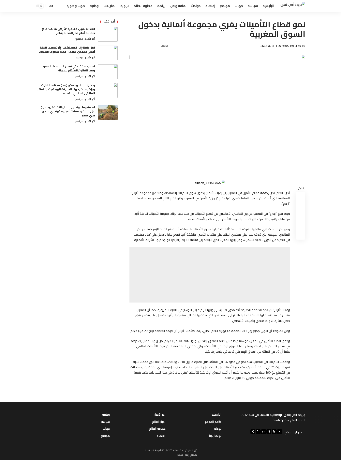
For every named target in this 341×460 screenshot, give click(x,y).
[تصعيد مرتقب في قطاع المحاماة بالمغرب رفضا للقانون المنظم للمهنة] (108, 71)
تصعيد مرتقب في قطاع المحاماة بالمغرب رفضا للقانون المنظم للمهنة (68, 68)
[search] (57, 6)
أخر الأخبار (90, 39)
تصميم (194, 454)
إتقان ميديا (183, 454)
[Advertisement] (209, 275)
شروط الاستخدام (153, 450)
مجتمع (79, 39)
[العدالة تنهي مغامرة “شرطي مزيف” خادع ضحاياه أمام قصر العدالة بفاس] (108, 34)
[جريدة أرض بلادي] (292, 6)
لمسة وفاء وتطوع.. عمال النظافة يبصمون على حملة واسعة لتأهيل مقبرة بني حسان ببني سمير (67, 111)
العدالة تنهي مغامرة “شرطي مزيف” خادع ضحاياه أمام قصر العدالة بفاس (68, 31)
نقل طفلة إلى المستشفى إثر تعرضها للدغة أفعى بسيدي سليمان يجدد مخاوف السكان (67, 49)
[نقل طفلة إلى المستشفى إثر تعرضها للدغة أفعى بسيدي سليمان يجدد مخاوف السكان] (108, 53)
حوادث (79, 57)
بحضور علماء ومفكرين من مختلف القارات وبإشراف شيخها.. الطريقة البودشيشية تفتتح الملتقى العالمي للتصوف (66, 89)
